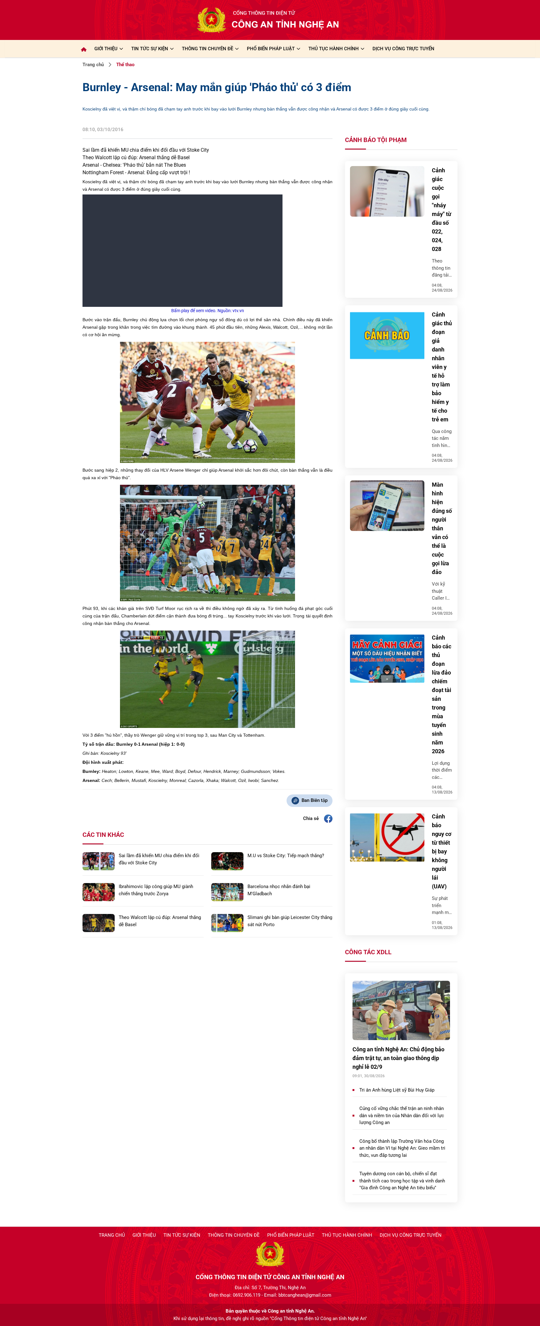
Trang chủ (93, 64)
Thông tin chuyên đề (234, 1235)
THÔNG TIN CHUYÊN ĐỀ (207, 49)
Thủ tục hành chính (347, 1235)
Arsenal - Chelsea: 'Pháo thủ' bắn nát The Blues (134, 165)
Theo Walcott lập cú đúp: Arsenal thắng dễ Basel (136, 157)
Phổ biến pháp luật (290, 1235)
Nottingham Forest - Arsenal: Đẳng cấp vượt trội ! (136, 172)
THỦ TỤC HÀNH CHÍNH (333, 49)
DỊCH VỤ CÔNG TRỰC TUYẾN (403, 49)
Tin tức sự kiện (181, 1235)
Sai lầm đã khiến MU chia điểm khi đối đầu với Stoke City (145, 150)
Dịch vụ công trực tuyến (411, 1235)
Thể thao (125, 64)
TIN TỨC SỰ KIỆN (149, 49)
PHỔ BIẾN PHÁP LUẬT (271, 49)
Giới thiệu (106, 49)
